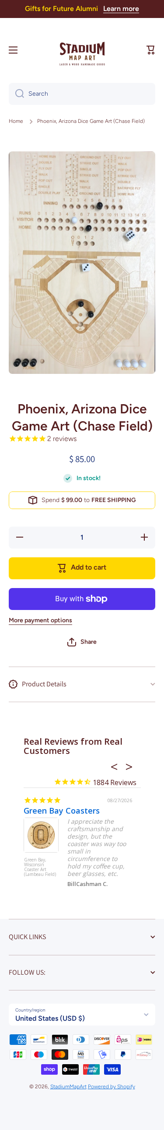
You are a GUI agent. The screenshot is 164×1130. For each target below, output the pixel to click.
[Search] (16, 94)
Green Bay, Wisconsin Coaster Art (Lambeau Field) (40, 867)
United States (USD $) (50, 1018)
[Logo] (82, 50)
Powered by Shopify (111, 1086)
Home (16, 121)
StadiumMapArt (68, 1086)
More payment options (40, 620)
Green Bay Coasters (62, 810)
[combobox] (82, 94)
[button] (151, 50)
